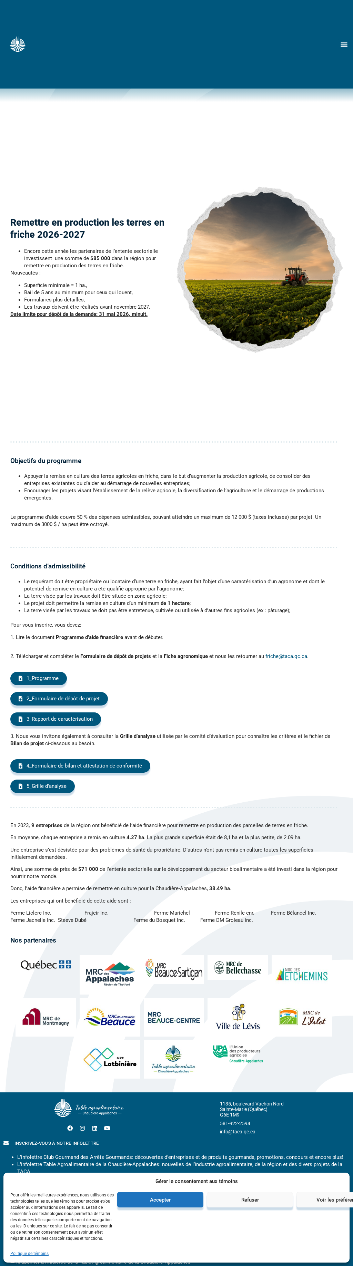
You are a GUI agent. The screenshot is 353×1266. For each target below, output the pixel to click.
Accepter (160, 1200)
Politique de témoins (29, 1253)
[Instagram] (82, 1128)
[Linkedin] (95, 1128)
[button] (344, 44)
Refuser (250, 1200)
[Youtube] (107, 1128)
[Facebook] (70, 1128)
